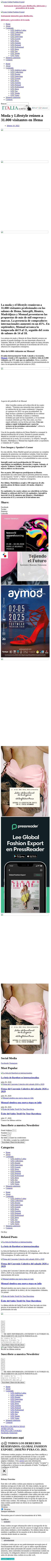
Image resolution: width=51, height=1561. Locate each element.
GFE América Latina (18, 30)
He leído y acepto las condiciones (13, 1138)
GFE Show (14, 49)
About (8, 26)
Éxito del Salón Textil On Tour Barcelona (21, 1113)
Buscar (3, 104)
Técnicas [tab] (4, 1507)
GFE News (14, 41)
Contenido (10, 28)
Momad (4, 358)
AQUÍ (21, 1461)
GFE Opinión (15, 43)
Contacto (9, 60)
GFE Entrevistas (16, 37)
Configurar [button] (5, 1467)
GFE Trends (15, 53)
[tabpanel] (25, 1515)
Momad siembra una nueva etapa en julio (21, 1102)
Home (8, 24)
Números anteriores (13, 58)
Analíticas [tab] (4, 1519)
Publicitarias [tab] (5, 1538)
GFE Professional (17, 47)
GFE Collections (16, 32)
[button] (25, 507)
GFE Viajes (14, 56)
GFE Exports (15, 39)
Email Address (6, 1130)
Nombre (4, 1133)
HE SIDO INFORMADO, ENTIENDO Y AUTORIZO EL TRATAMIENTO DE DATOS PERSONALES (25, 1335)
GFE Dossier (15, 34)
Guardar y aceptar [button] (7, 1559)
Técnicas (7, 1509)
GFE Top (14, 51)
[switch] (2, 1521)
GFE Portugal (15, 45)
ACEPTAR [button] (13, 1467)
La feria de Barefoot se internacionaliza (20, 1077)
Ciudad (4, 1135)
